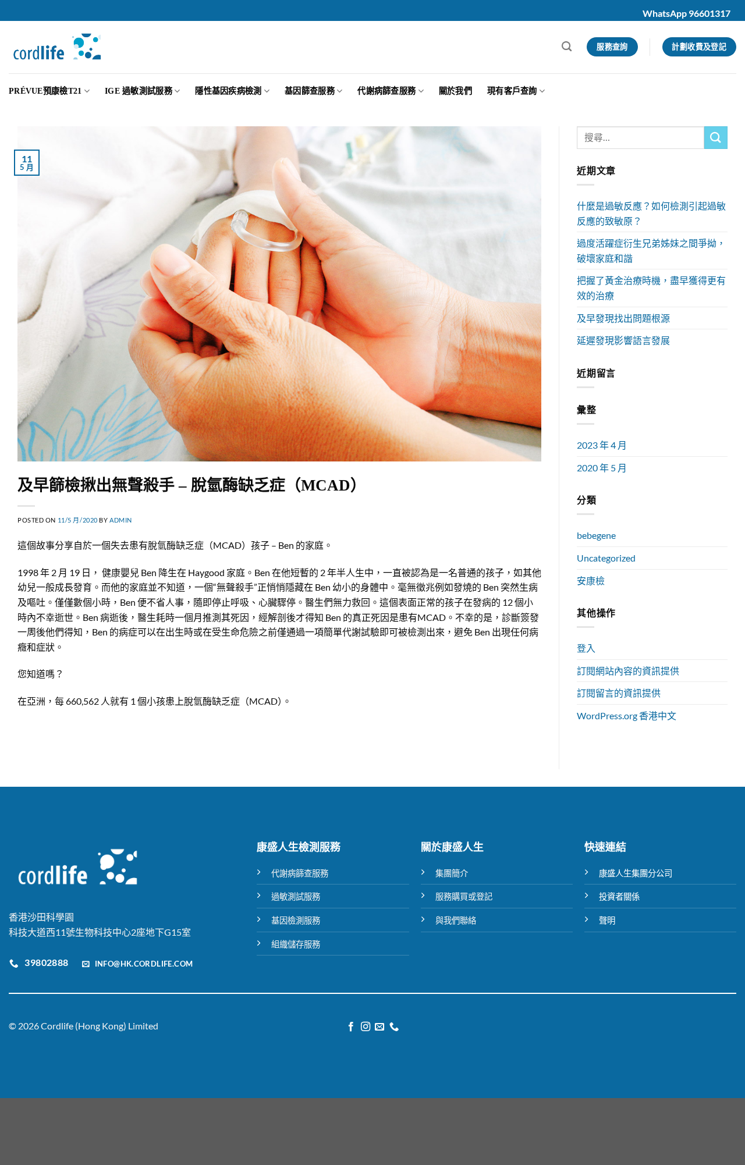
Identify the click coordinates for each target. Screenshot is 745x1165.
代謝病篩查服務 (386, 90)
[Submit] (716, 137)
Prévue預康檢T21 (45, 90)
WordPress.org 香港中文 (626, 715)
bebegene (596, 535)
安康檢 (591, 580)
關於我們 (455, 90)
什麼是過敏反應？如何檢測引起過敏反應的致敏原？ (651, 213)
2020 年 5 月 (602, 467)
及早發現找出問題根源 (623, 318)
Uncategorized (606, 557)
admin (120, 520)
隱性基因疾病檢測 (228, 90)
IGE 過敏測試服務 (138, 90)
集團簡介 (451, 873)
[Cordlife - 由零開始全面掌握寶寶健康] (57, 47)
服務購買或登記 (463, 896)
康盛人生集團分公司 (635, 873)
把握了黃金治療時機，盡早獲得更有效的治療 (651, 288)
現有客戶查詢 (512, 90)
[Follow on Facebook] (351, 1027)
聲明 (607, 920)
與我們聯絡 (455, 920)
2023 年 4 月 (602, 444)
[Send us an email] (379, 1027)
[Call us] (394, 1027)
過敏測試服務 (295, 896)
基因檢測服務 (295, 920)
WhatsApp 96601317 (686, 13)
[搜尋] (567, 47)
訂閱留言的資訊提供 (619, 692)
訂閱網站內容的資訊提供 (628, 670)
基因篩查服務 (310, 90)
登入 (586, 647)
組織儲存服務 (295, 944)
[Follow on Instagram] (365, 1027)
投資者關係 (619, 896)
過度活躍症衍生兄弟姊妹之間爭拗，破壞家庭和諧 (651, 250)
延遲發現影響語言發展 (623, 340)
